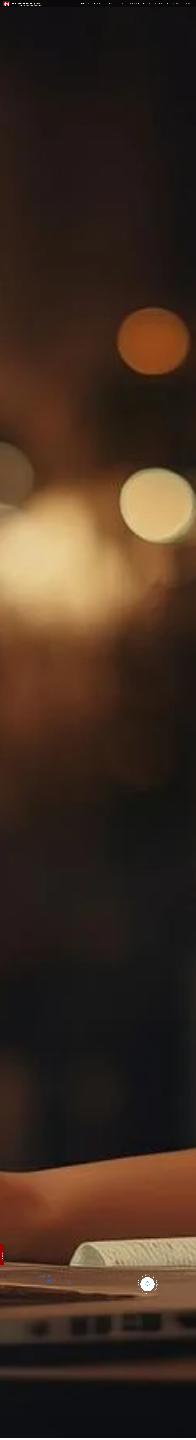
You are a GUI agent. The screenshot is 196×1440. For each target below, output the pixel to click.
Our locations (111, 3)
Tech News (175, 3)
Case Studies (146, 3)
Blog (167, 3)
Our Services (96, 3)
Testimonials (158, 3)
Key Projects (134, 3)
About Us (84, 3)
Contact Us (186, 3)
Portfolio (123, 3)
